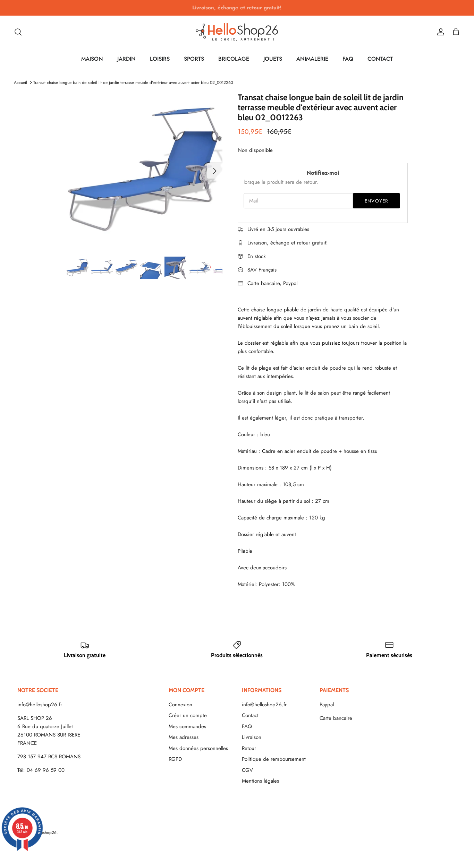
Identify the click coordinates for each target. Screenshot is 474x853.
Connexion (180, 704)
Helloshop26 (45, 832)
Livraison (251, 737)
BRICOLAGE (233, 59)
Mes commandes (187, 726)
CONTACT (380, 59)
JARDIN (126, 59)
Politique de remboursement (274, 759)
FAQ (347, 59)
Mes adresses (183, 737)
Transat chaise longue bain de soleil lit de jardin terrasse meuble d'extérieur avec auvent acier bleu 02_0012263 (133, 82)
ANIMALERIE (312, 59)
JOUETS (272, 59)
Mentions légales (260, 781)
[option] (144, 171)
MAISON (92, 59)
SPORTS (194, 59)
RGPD (175, 759)
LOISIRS (160, 59)
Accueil (20, 82)
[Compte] (439, 32)
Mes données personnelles (198, 748)
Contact (250, 715)
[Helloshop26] (237, 32)
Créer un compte (188, 715)
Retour (249, 748)
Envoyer (376, 201)
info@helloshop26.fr (39, 704)
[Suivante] (214, 171)
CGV (247, 770)
